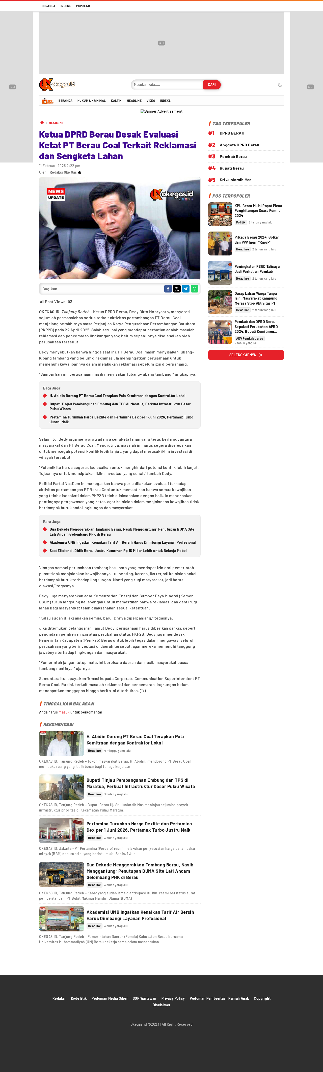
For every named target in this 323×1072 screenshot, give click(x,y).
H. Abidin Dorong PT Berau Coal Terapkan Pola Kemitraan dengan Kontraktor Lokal (117, 396)
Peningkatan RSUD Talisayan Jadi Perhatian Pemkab (258, 269)
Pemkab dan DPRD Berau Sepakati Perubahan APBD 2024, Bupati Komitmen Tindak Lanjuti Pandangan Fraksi (256, 331)
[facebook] (168, 289)
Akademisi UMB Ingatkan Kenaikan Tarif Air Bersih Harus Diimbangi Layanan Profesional (123, 542)
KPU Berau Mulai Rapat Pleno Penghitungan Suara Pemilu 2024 (258, 211)
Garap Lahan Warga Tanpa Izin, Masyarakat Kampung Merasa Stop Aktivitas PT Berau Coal (256, 300)
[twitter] (177, 289)
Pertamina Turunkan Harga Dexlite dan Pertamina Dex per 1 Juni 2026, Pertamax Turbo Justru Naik (122, 419)
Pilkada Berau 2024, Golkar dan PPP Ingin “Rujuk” (257, 239)
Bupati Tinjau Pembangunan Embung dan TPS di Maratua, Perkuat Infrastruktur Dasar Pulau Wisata (120, 406)
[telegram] (186, 289)
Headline (56, 122)
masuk (64, 712)
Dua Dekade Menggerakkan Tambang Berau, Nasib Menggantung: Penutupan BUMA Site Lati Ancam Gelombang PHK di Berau (122, 531)
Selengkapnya (242, 355)
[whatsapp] (194, 289)
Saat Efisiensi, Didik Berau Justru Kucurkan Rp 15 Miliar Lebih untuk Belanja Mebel (118, 550)
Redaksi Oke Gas (63, 172)
